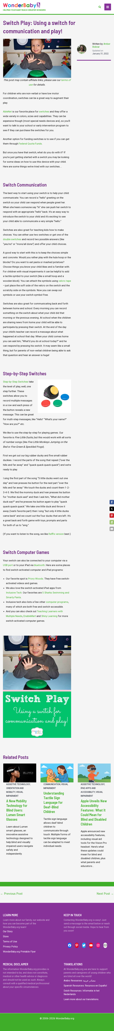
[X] (112, 509)
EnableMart (29, 616)
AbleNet (7, 111)
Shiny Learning (49, 616)
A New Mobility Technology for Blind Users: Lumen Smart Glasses (16, 810)
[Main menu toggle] (107, 7)
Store (6, 936)
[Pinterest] (112, 515)
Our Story (8, 931)
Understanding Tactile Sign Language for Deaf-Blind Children (53, 802)
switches (44, 111)
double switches (12, 239)
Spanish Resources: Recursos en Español (85, 985)
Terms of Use (10, 941)
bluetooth (39, 565)
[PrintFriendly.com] (112, 522)
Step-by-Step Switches (15, 381)
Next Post (105, 893)
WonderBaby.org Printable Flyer (19, 951)
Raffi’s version (56, 533)
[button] (100, 7)
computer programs (57, 601)
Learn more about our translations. (81, 999)
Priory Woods (35, 578)
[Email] (112, 529)
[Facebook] (112, 502)
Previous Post (11, 893)
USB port (8, 565)
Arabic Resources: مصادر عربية (80, 980)
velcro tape (65, 280)
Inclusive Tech (14, 592)
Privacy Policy (10, 946)
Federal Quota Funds (30, 143)
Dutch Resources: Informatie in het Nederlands (81, 992)
